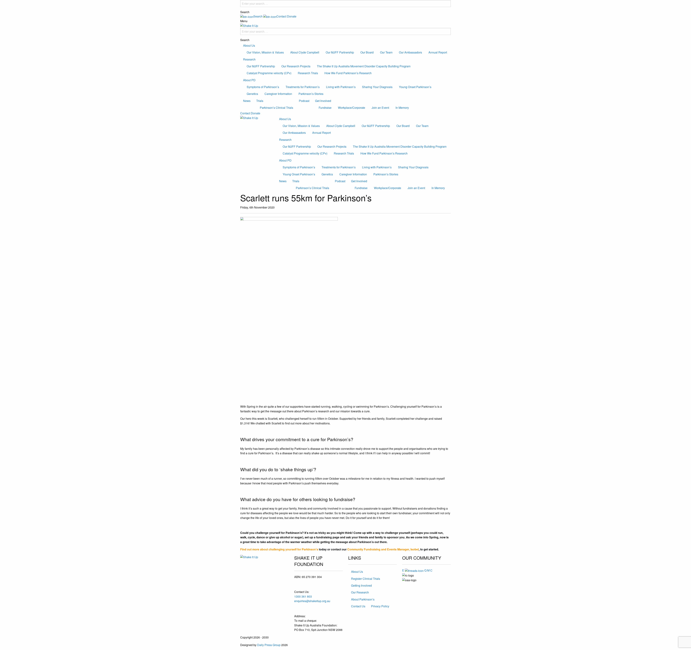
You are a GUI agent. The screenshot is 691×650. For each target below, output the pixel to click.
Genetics (252, 94)
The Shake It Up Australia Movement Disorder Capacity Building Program (363, 66)
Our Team (386, 52)
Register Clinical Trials (365, 579)
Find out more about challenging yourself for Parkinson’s (279, 549)
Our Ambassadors (410, 52)
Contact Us (358, 606)
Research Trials (308, 73)
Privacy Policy (380, 606)
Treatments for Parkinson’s (303, 87)
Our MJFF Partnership (340, 52)
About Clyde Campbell (304, 52)
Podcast (304, 101)
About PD (249, 80)
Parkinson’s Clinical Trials (276, 108)
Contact (245, 113)
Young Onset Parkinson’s (415, 87)
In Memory (402, 108)
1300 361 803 (303, 596)
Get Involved (323, 101)
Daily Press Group (269, 645)
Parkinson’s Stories (311, 94)
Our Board (367, 52)
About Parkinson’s (362, 599)
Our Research (360, 592)
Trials (259, 101)
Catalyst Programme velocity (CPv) (269, 73)
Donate (291, 16)
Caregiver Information (278, 94)
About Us (249, 45)
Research (249, 59)
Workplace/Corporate (351, 108)
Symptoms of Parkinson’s (263, 87)
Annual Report (437, 52)
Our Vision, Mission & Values (265, 52)
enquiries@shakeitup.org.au (312, 601)
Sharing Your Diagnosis (377, 87)
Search (244, 12)
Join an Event (380, 108)
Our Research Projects (295, 66)
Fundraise (325, 108)
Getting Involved (361, 585)
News (246, 101)
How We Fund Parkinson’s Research (348, 73)
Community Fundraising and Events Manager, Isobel (383, 549)
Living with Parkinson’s (341, 87)
